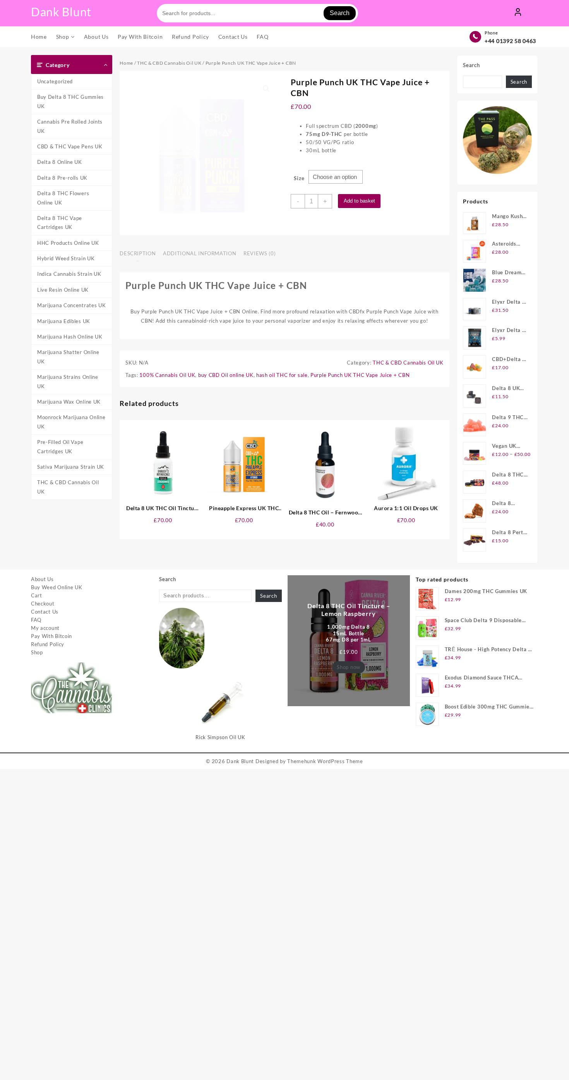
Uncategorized (55, 81)
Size (299, 178)
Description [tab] (138, 253)
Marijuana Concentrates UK (71, 305)
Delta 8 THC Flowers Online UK (63, 197)
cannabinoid (192, 321)
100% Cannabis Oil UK (167, 375)
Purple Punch (382, 311)
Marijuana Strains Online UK (67, 381)
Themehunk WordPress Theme (325, 761)
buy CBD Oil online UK (226, 375)
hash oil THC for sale (282, 375)
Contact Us (44, 612)
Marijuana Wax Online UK (69, 402)
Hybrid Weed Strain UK (66, 258)
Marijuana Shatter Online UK (68, 356)
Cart (36, 595)
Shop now (348, 667)
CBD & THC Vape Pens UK (69, 146)
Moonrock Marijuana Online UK (71, 421)
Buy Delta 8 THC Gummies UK (70, 101)
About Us (42, 579)
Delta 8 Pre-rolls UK (62, 178)
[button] (266, 89)
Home (126, 63)
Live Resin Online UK (63, 290)
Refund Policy (47, 644)
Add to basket (359, 201)
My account (45, 628)
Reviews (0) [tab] (259, 253)
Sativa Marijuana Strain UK (70, 467)
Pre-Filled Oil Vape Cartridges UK (60, 446)
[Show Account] (518, 13)
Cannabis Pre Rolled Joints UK (70, 126)
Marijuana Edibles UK (63, 321)
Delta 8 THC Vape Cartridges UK (59, 222)
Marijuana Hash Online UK (70, 337)
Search (340, 13)
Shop (37, 652)
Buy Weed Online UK (56, 587)
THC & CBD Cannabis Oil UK (68, 486)
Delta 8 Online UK (59, 162)
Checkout (43, 603)
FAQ (36, 620)
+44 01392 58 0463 (510, 41)
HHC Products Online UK (68, 243)
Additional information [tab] (199, 253)
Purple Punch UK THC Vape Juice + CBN (360, 375)
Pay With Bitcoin (51, 636)
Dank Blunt (61, 12)
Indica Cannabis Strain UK (69, 274)
